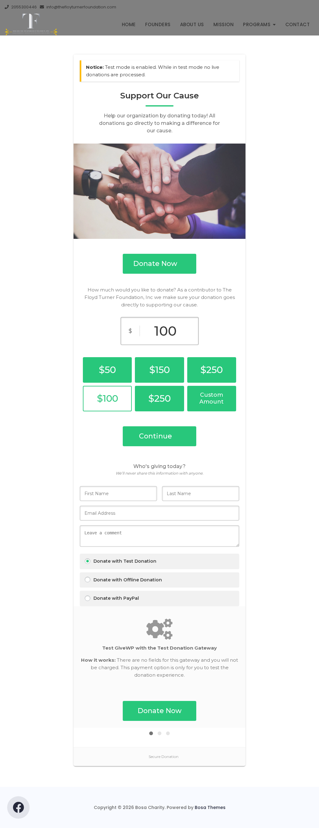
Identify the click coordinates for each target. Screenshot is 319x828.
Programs (256, 24)
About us (192, 24)
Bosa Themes (210, 807)
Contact (297, 24)
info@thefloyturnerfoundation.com (80, 7)
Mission (223, 24)
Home (129, 24)
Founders (158, 24)
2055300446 (23, 7)
